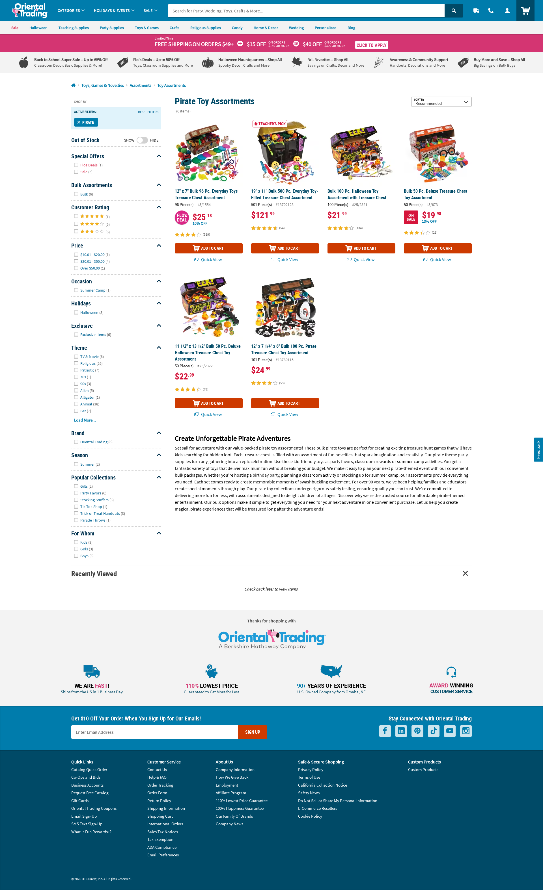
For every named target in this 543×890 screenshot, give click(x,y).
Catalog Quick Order (89, 769)
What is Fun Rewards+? (91, 831)
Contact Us (157, 769)
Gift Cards (80, 800)
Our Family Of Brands (234, 816)
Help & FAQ (157, 777)
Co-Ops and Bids (85, 777)
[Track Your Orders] (476, 10)
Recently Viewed (94, 573)
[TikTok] (433, 731)
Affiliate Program (231, 792)
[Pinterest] (417, 731)
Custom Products (423, 769)
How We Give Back (232, 777)
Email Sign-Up (84, 816)
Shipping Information (166, 808)
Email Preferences (163, 855)
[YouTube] (450, 731)
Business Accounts (87, 785)
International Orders (165, 823)
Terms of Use (309, 777)
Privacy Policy (310, 769)
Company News (229, 823)
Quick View (211, 259)
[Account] (507, 10)
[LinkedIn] (401, 731)
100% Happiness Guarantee (240, 808)
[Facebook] (385, 731)
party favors (341, 461)
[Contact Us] (491, 10)
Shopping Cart (160, 816)
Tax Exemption (160, 839)
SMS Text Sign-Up (86, 823)
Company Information (235, 769)
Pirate (88, 122)
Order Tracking (160, 785)
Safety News (309, 792)
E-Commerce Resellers (317, 808)
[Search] (454, 11)
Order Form (157, 792)
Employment (227, 785)
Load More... (85, 420)
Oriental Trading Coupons (94, 808)
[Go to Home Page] (73, 85)
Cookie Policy (310, 816)
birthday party (266, 475)
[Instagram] (466, 731)
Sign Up (252, 732)
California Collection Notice (322, 785)
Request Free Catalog (90, 792)
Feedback (538, 449)
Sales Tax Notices (162, 831)
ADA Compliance (161, 847)
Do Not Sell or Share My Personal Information (337, 800)
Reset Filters (148, 112)
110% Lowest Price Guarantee (242, 800)
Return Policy (159, 800)
